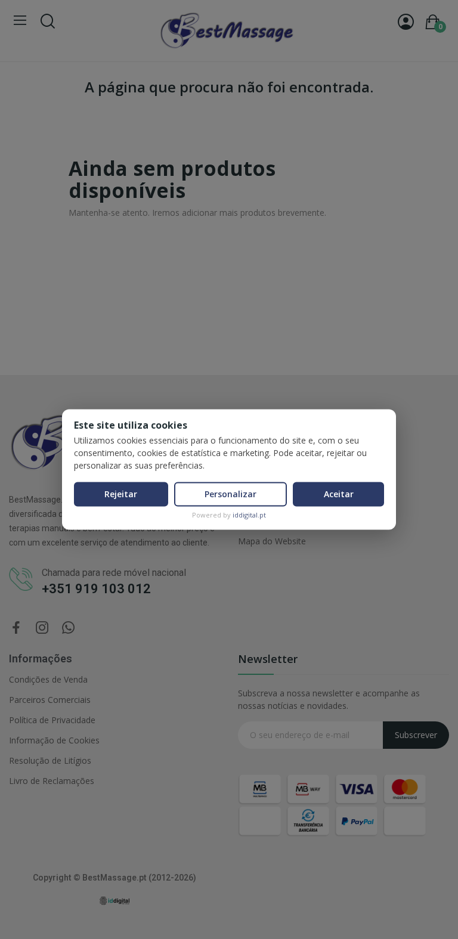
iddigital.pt (249, 514)
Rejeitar (120, 494)
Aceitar (339, 494)
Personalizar (230, 494)
